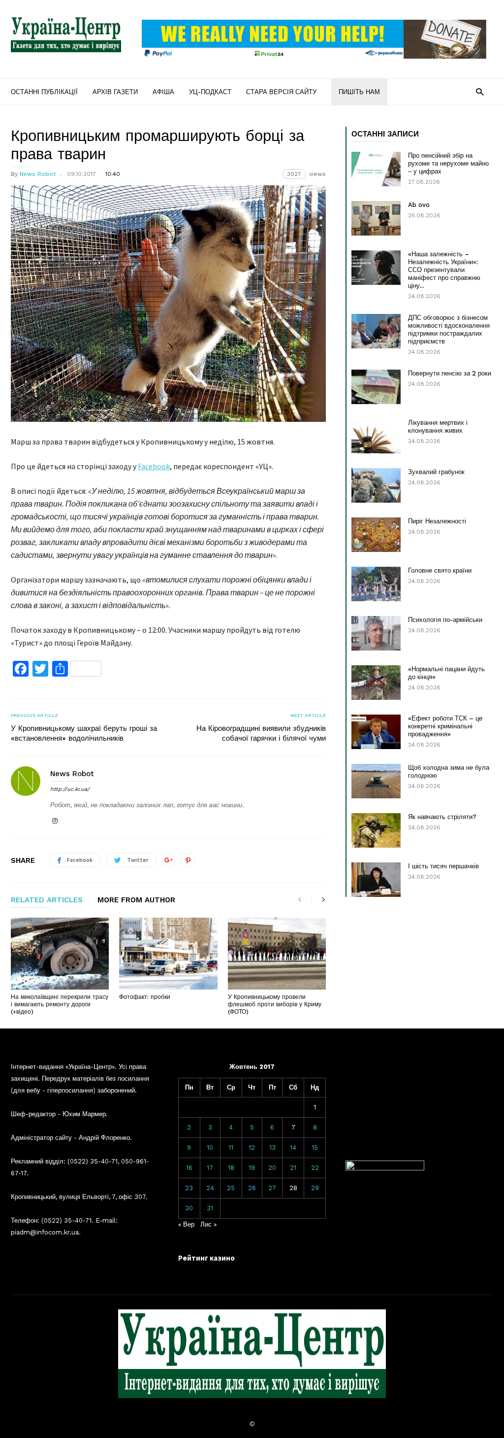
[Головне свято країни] (376, 584)
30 (189, 1208)
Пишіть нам (359, 92)
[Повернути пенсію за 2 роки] (376, 387)
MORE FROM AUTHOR (136, 900)
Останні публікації (44, 92)
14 (293, 1147)
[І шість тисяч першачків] (376, 879)
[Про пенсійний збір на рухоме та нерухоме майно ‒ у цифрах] (376, 169)
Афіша (163, 92)
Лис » (208, 1224)
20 (272, 1167)
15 (315, 1147)
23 (189, 1188)
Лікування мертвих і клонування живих (438, 426)
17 (210, 1167)
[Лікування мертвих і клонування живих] (376, 436)
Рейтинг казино (206, 1258)
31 (210, 1208)
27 (272, 1188)
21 (293, 1167)
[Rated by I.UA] (385, 1168)
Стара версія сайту (281, 92)
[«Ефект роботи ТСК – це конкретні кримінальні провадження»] (376, 732)
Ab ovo (419, 204)
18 (231, 1167)
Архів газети (115, 92)
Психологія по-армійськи (445, 619)
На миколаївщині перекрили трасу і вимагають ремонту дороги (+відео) (59, 1004)
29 (315, 1188)
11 (230, 1147)
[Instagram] (55, 821)
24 (210, 1188)
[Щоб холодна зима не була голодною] (376, 781)
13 (272, 1147)
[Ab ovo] (376, 218)
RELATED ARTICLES (47, 900)
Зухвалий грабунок (436, 472)
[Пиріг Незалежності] (376, 534)
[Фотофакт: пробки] (168, 954)
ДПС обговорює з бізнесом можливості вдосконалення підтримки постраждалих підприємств (449, 329)
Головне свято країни (440, 570)
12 (252, 1147)
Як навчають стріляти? (442, 817)
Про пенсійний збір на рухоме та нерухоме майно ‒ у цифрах (448, 163)
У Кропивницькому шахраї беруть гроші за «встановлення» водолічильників (84, 733)
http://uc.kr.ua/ (70, 789)
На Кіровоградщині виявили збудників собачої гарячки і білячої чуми (261, 733)
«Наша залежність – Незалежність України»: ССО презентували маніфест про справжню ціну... (444, 269)
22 (315, 1167)
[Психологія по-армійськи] (376, 633)
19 (252, 1167)
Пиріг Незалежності (437, 521)
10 (210, 1147)
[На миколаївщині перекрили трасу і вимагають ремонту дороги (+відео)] (60, 954)
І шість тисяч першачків (443, 866)
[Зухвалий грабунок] (376, 485)
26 (252, 1188)
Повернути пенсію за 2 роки (449, 373)
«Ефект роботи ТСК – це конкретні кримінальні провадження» (445, 726)
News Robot (38, 174)
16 (189, 1167)
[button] (479, 91)
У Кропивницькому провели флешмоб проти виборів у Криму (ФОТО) (274, 1004)
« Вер (186, 1224)
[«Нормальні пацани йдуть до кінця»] (376, 682)
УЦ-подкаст (210, 92)
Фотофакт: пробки (144, 996)
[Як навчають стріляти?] (376, 830)
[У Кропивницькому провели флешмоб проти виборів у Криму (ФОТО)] (277, 954)
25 (231, 1188)
